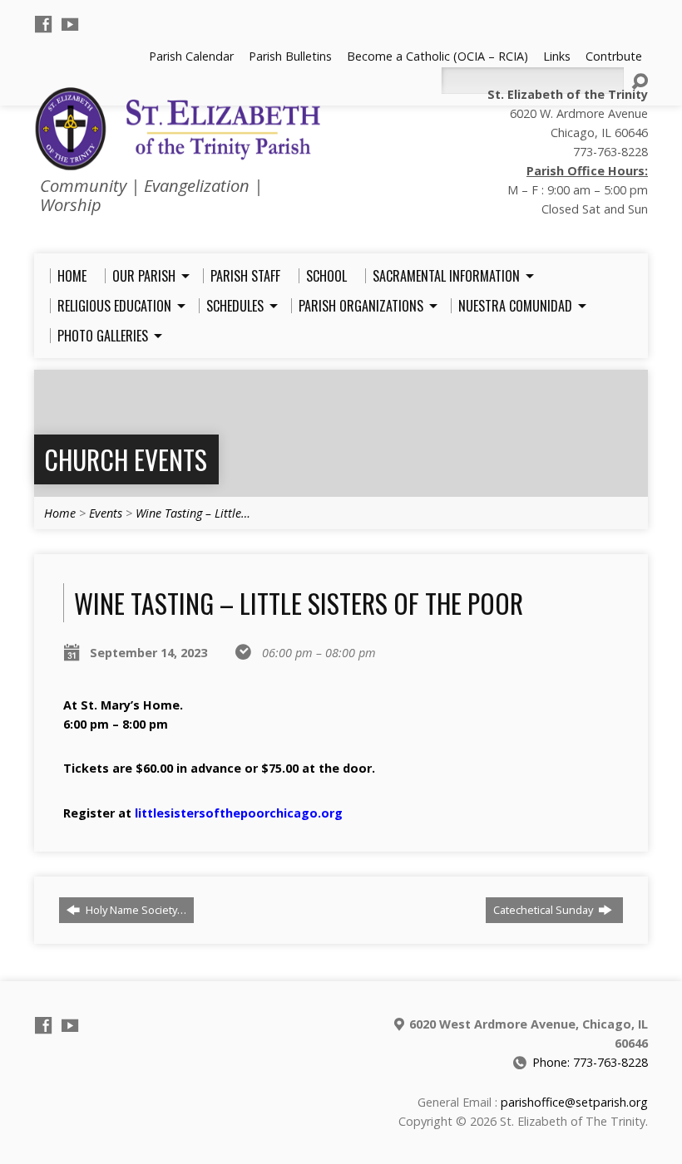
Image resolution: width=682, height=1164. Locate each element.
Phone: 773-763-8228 (590, 1062)
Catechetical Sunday (544, 909)
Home (60, 513)
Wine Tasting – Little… (193, 513)
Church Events (125, 459)
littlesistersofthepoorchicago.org (239, 813)
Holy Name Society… (134, 909)
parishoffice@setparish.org (574, 1102)
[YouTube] (70, 24)
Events (105, 513)
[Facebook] (43, 24)
